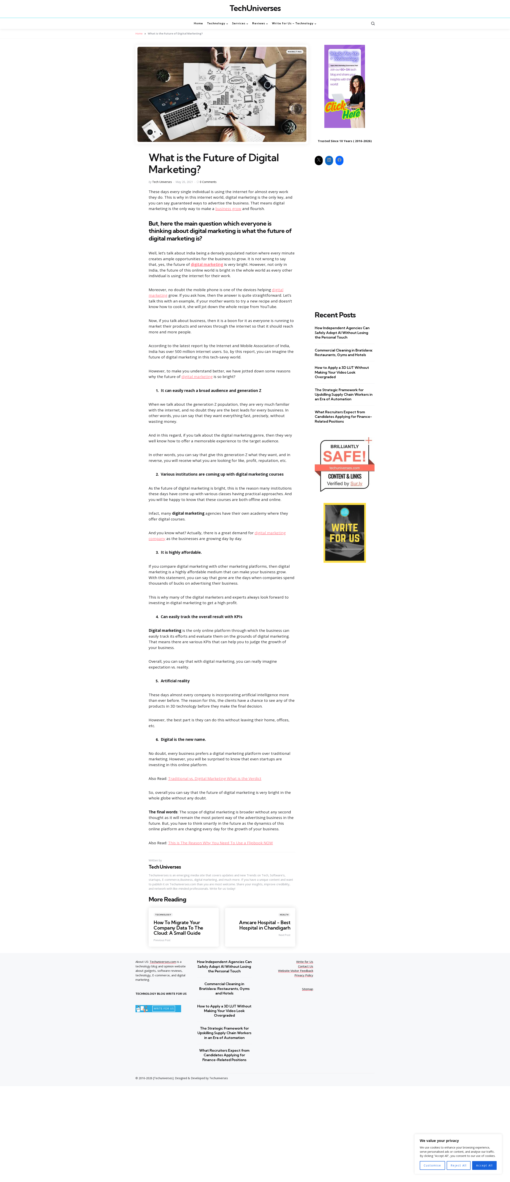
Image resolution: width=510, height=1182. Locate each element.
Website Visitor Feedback (295, 971)
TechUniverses (255, 8)
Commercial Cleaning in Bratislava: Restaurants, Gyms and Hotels (344, 352)
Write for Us (304, 962)
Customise (432, 1165)
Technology (163, 915)
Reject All (459, 1165)
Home (139, 33)
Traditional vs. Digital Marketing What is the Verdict (214, 778)
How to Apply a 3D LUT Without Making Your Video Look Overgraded (342, 372)
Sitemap (307, 989)
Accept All (484, 1165)
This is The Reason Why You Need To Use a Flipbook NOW (220, 842)
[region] (458, 1154)
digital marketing (207, 264)
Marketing (295, 52)
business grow (228, 208)
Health (284, 915)
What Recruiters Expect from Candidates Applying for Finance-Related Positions (343, 417)
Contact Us (305, 966)
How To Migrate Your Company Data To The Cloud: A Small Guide (178, 927)
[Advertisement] (345, 234)
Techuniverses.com (163, 962)
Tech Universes (162, 182)
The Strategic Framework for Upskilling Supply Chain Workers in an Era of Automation (344, 395)
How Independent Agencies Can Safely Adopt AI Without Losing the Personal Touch (342, 333)
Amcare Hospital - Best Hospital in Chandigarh (264, 925)
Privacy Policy (303, 975)
